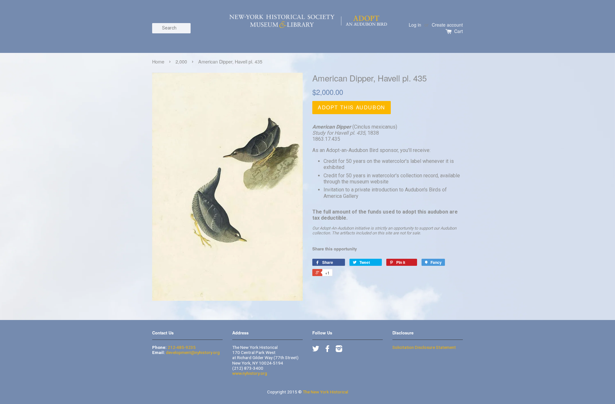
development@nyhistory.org (193, 352)
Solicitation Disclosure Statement (424, 347)
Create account (447, 24)
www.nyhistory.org (249, 373)
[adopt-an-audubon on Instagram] (338, 349)
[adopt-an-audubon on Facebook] (327, 349)
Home (158, 61)
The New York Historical (325, 391)
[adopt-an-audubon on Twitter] (315, 349)
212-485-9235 (182, 347)
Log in (415, 24)
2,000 (181, 61)
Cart (458, 31)
